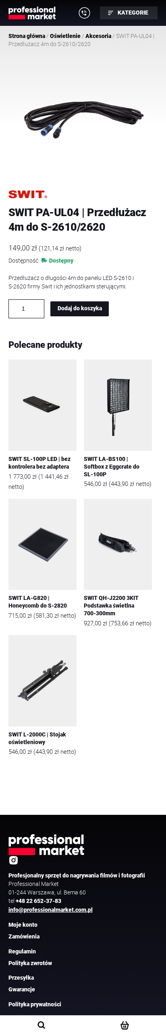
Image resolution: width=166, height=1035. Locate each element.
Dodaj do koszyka (80, 308)
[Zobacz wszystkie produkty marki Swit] (27, 194)
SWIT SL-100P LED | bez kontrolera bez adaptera (39, 463)
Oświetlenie (65, 36)
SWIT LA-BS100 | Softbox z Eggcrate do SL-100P (111, 467)
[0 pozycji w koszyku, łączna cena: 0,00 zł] (124, 1025)
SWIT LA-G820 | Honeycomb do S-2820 (37, 602)
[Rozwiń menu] (84, 12)
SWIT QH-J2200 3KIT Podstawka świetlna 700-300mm (111, 605)
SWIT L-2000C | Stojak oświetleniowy (37, 738)
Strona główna (26, 36)
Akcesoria (98, 36)
